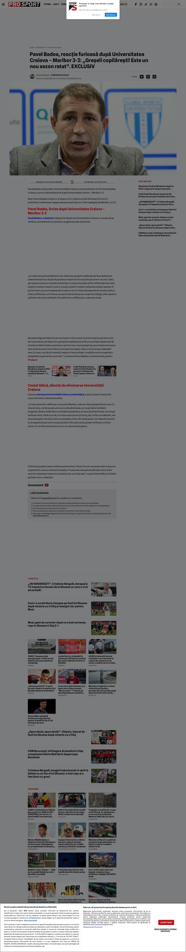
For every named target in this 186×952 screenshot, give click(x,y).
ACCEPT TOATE (166, 922)
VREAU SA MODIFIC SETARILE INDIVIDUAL (165, 930)
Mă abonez (111, 14)
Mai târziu (96, 14)
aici (54, 936)
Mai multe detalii (30, 920)
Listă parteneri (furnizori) (92, 927)
